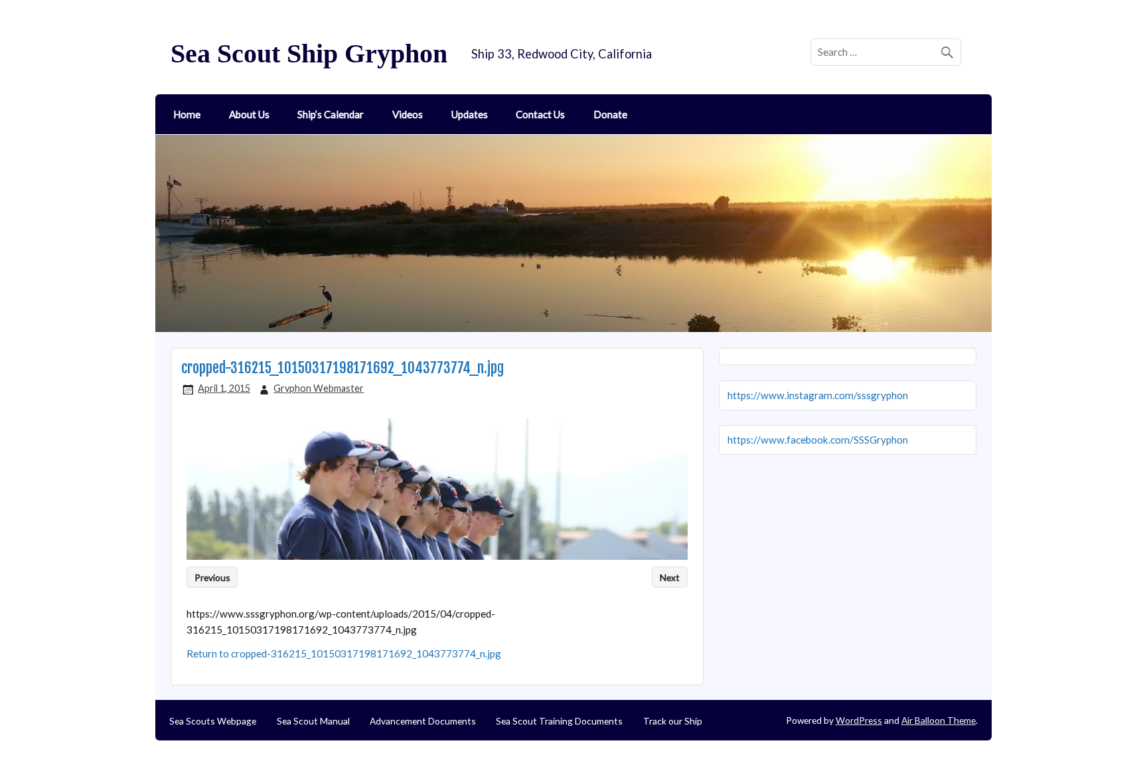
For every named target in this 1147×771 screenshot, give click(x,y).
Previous (212, 576)
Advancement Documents (423, 721)
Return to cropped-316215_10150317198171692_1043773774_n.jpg (344, 653)
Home (186, 114)
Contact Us (540, 114)
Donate (610, 114)
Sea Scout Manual (313, 721)
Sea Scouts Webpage (212, 721)
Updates (469, 114)
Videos (407, 114)
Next (670, 576)
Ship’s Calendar (330, 114)
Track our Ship (672, 721)
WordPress (859, 720)
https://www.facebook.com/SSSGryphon (817, 440)
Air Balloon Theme (938, 720)
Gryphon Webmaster (318, 388)
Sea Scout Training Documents (559, 721)
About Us (249, 114)
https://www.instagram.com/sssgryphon (817, 395)
